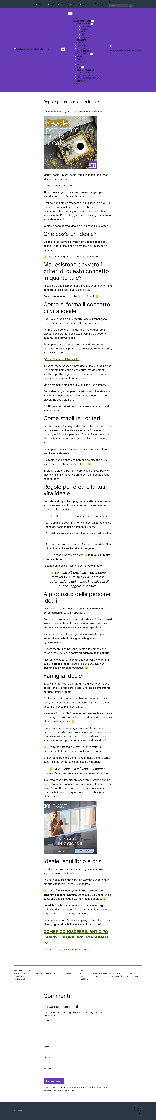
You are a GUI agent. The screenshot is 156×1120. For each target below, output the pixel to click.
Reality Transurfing (50, 973)
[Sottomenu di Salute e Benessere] (92, 21)
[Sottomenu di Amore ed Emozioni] (91, 54)
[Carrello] (111, 46)
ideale (82, 976)
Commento (49, 1021)
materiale (89, 976)
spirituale (136, 976)
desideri (122, 973)
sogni (129, 976)
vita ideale (84, 979)
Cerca (111, 2)
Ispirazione (18, 973)
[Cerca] (131, 5)
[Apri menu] (63, 49)
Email (47, 1057)
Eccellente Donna (21, 1111)
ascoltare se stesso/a (88, 973)
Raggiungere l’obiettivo (33, 973)
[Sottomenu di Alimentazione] (91, 24)
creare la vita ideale (106, 973)
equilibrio (130, 973)
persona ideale (108, 976)
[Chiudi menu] (70, 13)
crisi (116, 973)
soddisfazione (120, 976)
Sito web (47, 1068)
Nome (47, 1047)
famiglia (137, 973)
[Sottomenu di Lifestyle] (82, 67)
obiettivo (97, 976)
